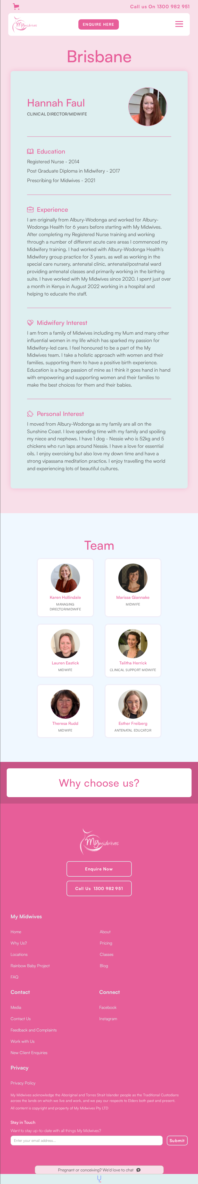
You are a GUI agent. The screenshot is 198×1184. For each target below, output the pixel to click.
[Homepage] (99, 841)
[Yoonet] (99, 1179)
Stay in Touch (23, 1122)
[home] (24, 24)
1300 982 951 (173, 6)
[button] (179, 22)
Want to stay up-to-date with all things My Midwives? (56, 1130)
